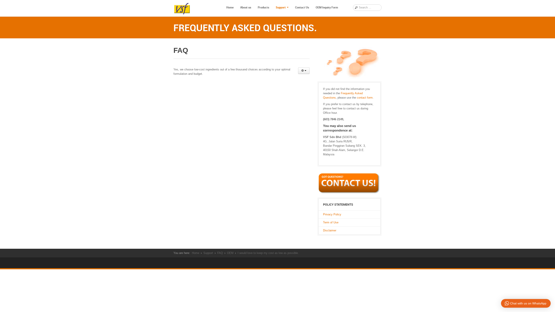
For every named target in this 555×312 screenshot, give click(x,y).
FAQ (220, 253)
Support (281, 7)
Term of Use (330, 222)
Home (230, 7)
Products (263, 7)
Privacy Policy (332, 214)
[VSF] (182, 7)
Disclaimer (329, 230)
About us (245, 7)
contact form (365, 97)
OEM (230, 253)
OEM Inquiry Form (327, 7)
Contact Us (302, 7)
